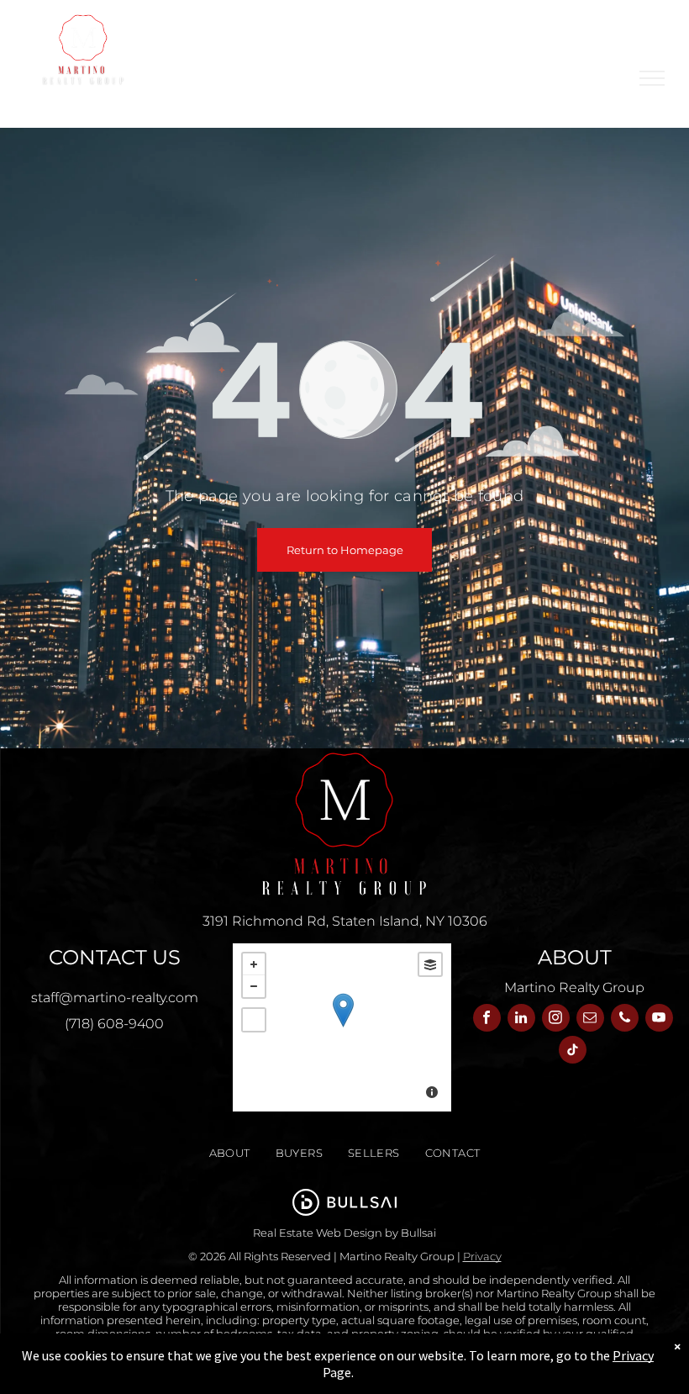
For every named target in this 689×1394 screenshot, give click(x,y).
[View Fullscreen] (254, 1020)
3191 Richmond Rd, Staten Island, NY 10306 (344, 921)
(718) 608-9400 (114, 1024)
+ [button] (254, 964)
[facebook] (487, 1020)
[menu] (652, 78)
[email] (590, 1020)
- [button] (254, 986)
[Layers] (430, 964)
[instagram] (556, 1020)
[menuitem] (230, 1153)
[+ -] (342, 1027)
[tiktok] (572, 1052)
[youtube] (659, 1020)
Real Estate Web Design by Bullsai (344, 1232)
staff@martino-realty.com (114, 998)
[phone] (625, 1020)
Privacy (482, 1256)
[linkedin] (521, 1020)
